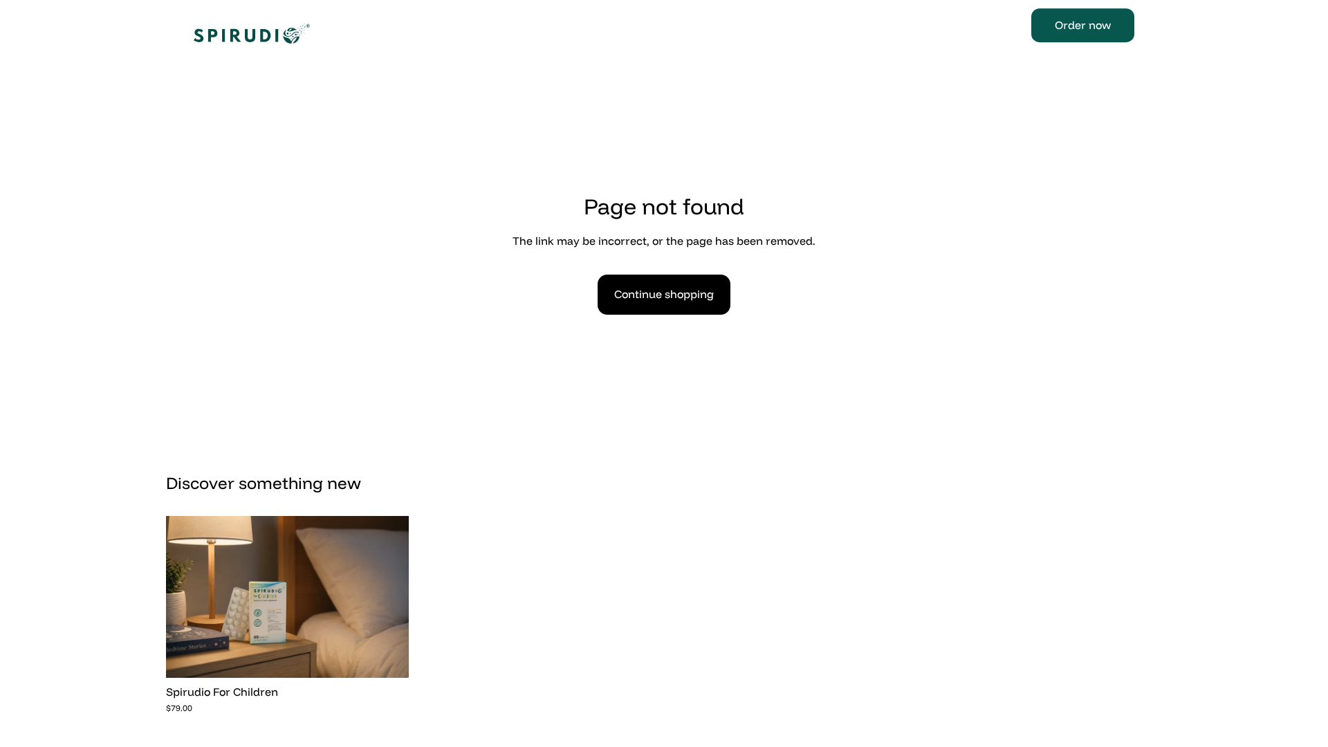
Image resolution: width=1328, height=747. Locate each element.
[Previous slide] (187, 597)
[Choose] (387, 656)
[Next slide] (388, 597)
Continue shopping (664, 294)
